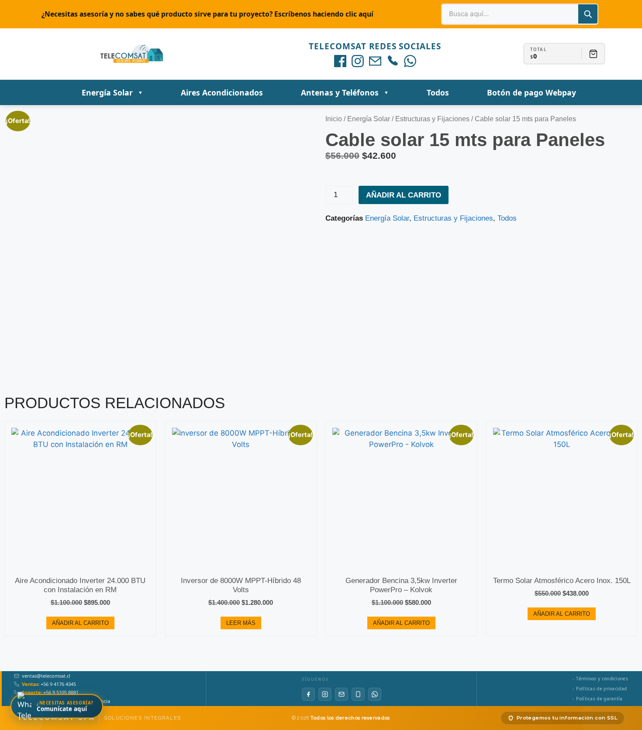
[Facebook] (340, 61)
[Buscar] (587, 14)
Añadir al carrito (403, 195)
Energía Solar (368, 119)
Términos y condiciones (602, 678)
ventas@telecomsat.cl (46, 676)
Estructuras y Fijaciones (432, 119)
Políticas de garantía (599, 699)
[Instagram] (358, 61)
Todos (507, 218)
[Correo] (375, 61)
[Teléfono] (393, 61)
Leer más (240, 623)
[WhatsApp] (410, 61)
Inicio (333, 119)
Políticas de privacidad (601, 689)
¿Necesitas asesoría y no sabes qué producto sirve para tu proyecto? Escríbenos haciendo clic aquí (207, 14)
